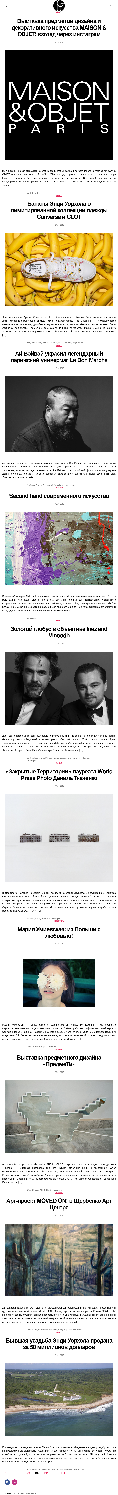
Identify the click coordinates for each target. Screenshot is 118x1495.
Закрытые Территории (51, 918)
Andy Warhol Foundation (47, 342)
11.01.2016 (59, 785)
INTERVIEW (59, 921)
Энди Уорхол (77, 342)
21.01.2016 (59, 224)
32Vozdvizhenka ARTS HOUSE (39, 1190)
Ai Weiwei (31, 485)
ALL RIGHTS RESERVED (25, 1493)
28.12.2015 (59, 1072)
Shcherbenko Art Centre (47, 1329)
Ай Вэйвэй (58, 485)
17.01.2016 (59, 503)
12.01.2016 (59, 643)
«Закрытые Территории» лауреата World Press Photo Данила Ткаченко (59, 774)
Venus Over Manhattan (47, 1469)
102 (27, 1473)
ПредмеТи (57, 1190)
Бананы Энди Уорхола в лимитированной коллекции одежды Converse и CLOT (58, 210)
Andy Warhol (32, 342)
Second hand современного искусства (59, 495)
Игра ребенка (69, 485)
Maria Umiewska (33, 1046)
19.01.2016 (59, 368)
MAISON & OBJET (34, 193)
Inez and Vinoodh (46, 757)
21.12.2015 (59, 1355)
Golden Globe (32, 757)
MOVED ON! (32, 1329)
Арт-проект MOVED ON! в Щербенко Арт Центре (59, 1203)
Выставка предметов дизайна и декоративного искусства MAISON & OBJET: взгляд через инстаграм (59, 27)
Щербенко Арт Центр (72, 1329)
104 (46, 1473)
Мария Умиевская (48, 1046)
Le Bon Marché (46, 485)
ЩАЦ (60, 1329)
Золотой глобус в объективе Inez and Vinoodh (59, 631)
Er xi (37, 485)
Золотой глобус (74, 757)
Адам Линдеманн (64, 1469)
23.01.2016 (59, 42)
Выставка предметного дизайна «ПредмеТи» (59, 1060)
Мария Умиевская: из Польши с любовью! (59, 932)
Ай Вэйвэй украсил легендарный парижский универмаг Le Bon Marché (59, 356)
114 (62, 1473)
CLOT (60, 342)
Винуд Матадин (60, 757)
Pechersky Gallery (34, 918)
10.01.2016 (59, 943)
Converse (67, 342)
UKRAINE (59, 487)
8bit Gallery (31, 618)
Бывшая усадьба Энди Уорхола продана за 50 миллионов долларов (59, 1343)
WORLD (59, 13)
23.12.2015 (59, 1215)
